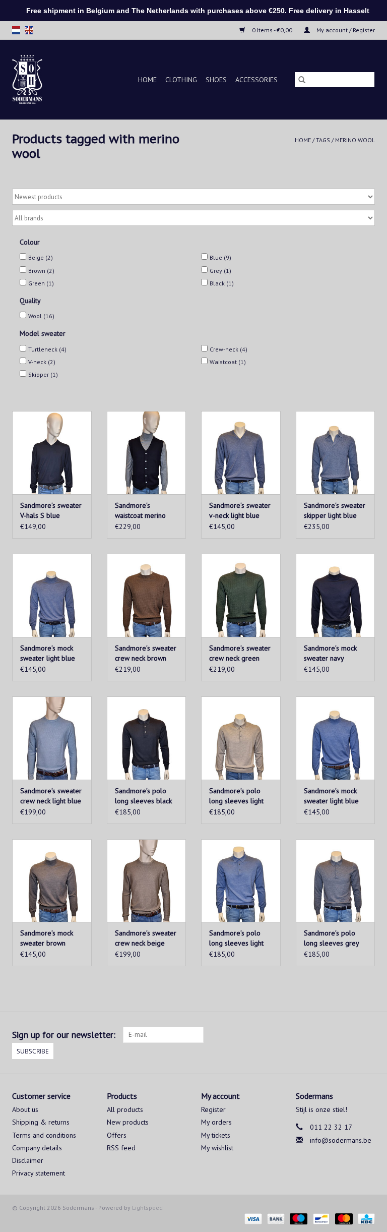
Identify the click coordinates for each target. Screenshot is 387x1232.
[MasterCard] (343, 1218)
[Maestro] (297, 1218)
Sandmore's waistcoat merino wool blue (140, 510)
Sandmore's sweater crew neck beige (145, 938)
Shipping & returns (41, 1122)
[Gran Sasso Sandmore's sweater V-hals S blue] (52, 452)
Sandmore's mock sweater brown (46, 938)
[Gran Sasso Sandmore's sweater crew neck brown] (146, 595)
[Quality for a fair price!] (32, 79)
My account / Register (345, 30)
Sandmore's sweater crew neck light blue (51, 795)
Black (222, 283)
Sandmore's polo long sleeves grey (331, 938)
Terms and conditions (44, 1135)
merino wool (355, 140)
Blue (220, 257)
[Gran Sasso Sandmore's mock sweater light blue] (52, 595)
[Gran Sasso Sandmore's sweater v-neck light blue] (241, 452)
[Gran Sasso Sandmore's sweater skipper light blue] (335, 452)
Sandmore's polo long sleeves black (143, 795)
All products (125, 1109)
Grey (220, 270)
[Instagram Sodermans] (367, 1035)
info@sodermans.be (340, 1140)
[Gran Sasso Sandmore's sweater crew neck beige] (146, 880)
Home (147, 79)
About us (25, 1109)
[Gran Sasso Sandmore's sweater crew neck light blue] (52, 738)
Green (41, 283)
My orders (216, 1122)
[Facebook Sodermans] (349, 1035)
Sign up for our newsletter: (63, 1034)
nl (16, 30)
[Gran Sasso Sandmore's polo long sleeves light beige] (241, 738)
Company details (37, 1147)
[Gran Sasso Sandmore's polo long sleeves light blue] (241, 880)
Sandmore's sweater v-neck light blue (240, 510)
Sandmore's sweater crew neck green (240, 653)
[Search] (301, 80)
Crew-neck (228, 349)
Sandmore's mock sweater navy (330, 653)
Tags (323, 140)
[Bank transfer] (275, 1218)
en (29, 30)
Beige (40, 257)
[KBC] (364, 1218)
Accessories (256, 79)
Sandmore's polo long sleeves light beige (236, 796)
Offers (116, 1135)
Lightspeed (147, 1207)
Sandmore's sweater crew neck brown (145, 653)
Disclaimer (27, 1160)
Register (213, 1109)
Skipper (43, 374)
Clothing (181, 79)
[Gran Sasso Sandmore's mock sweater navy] (335, 595)
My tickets (215, 1135)
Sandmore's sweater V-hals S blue (51, 510)
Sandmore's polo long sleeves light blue (236, 938)
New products (128, 1122)
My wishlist (217, 1147)
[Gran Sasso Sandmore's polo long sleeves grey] (335, 880)
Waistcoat (228, 362)
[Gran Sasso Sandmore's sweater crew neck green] (241, 595)
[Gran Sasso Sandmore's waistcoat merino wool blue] (146, 452)
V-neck (41, 362)
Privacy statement (38, 1173)
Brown (41, 270)
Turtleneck (47, 349)
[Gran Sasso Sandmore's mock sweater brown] (52, 880)
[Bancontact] (320, 1218)
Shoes (216, 79)
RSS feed (121, 1147)
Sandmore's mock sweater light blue (47, 653)
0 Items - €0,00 (272, 30)
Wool (41, 316)
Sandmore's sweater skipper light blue (334, 510)
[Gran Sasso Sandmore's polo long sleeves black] (146, 738)
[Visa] (252, 1218)
